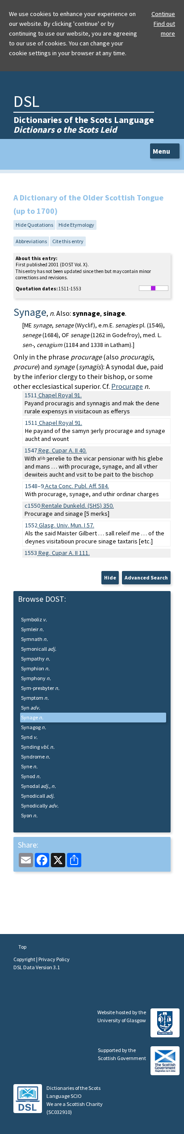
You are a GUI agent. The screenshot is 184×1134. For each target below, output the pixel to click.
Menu (162, 151)
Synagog (33, 727)
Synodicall (37, 795)
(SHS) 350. (78, 506)
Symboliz (34, 619)
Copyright (24, 959)
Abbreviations (31, 241)
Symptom (35, 697)
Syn (30, 707)
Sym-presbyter (40, 688)
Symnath (34, 639)
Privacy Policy (54, 959)
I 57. (66, 525)
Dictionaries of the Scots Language (83, 124)
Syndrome (35, 756)
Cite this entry (68, 241)
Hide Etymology (76, 224)
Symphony (36, 678)
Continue (163, 14)
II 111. (64, 553)
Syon (29, 815)
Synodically (40, 805)
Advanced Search (146, 577)
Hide (110, 577)
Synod (31, 776)
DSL (26, 101)
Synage (32, 717)
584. (77, 486)
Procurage (127, 386)
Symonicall (38, 648)
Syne (29, 766)
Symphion (35, 668)
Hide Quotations (34, 224)
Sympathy (35, 658)
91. (60, 395)
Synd (29, 737)
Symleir (32, 629)
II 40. (62, 450)
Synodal (38, 786)
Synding (37, 746)
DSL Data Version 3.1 (36, 967)
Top (21, 946)
